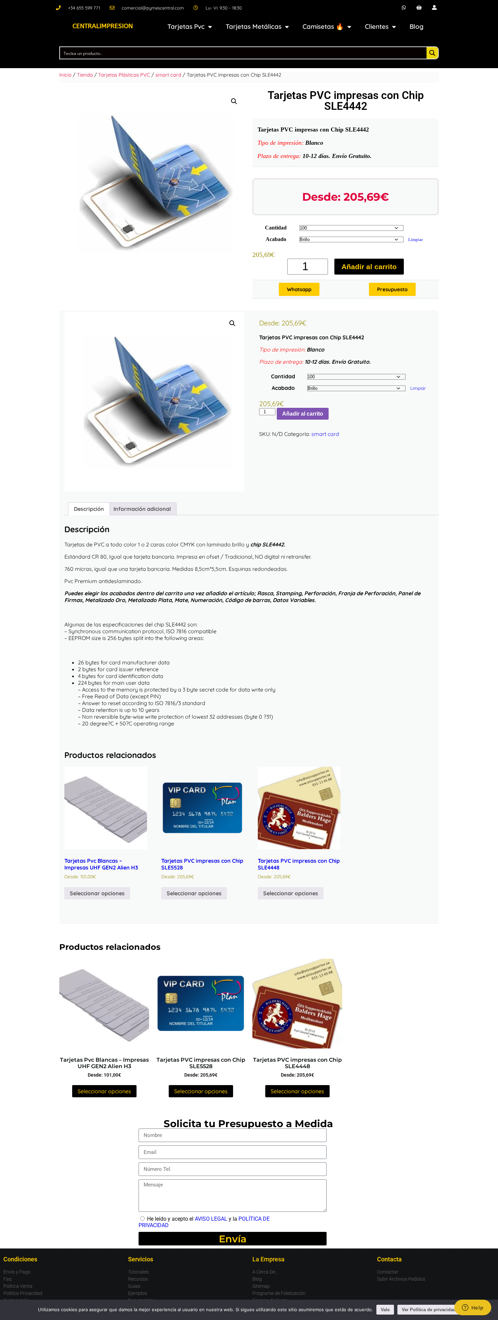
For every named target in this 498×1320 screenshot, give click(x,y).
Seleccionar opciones (97, 893)
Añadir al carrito (369, 267)
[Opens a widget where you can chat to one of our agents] (472, 1308)
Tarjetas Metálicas (254, 26)
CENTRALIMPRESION (102, 26)
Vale (385, 1309)
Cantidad (276, 228)
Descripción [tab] (89, 508)
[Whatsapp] (404, 7)
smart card (168, 75)
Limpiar (415, 239)
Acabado (276, 239)
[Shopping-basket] (419, 7)
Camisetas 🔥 (323, 26)
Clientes (377, 26)
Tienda (85, 75)
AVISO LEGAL (211, 1219)
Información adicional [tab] (142, 508)
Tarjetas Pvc (186, 26)
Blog (416, 26)
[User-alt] (434, 7)
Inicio (65, 75)
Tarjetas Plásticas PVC (124, 75)
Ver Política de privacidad (429, 1309)
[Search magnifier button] (432, 53)
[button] (234, 101)
